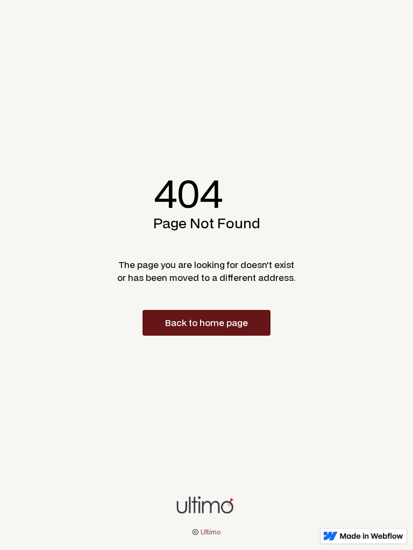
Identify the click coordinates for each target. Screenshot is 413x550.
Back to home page (206, 322)
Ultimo (211, 532)
